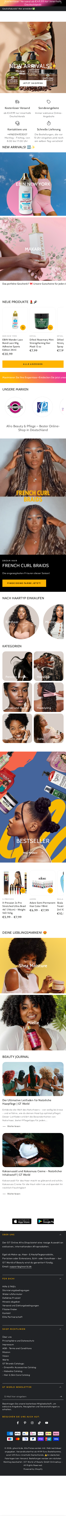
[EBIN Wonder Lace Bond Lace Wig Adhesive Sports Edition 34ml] (15, 319)
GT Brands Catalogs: (13, 1363)
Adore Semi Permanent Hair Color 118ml (42, 904)
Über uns (7, 1337)
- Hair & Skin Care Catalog (16, 1375)
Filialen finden (9, 1309)
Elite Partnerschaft (12, 1317)
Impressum (8, 1344)
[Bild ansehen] (33, 57)
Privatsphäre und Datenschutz (18, 1340)
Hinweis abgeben (11, 1301)
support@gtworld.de (21, 1266)
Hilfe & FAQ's (9, 1286)
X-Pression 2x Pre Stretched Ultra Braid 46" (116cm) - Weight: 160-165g (14, 908)
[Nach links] (5, 3)
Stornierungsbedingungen (15, 1290)
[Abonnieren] (62, 1396)
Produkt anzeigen (23, 890)
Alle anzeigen (33, 364)
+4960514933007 (17, 134)
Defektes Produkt (11, 1298)
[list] (33, 121)
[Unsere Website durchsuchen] (57, 16)
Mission (6, 1352)
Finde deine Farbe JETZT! (24, 583)
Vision (5, 1356)
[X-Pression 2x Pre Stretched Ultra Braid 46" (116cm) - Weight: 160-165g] (15, 882)
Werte (5, 1359)
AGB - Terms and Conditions (17, 1348)
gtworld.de (18, 1448)
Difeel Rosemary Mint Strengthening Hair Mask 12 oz (42, 343)
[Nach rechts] (61, 3)
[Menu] (4, 16)
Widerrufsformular (12, 1294)
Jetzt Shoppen (33, 83)
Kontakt (6, 1313)
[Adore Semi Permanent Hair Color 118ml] (42, 882)
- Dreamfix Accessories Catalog (19, 1367)
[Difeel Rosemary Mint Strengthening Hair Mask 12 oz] (42, 319)
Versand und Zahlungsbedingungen (20, 1305)
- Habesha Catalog (12, 1371)
